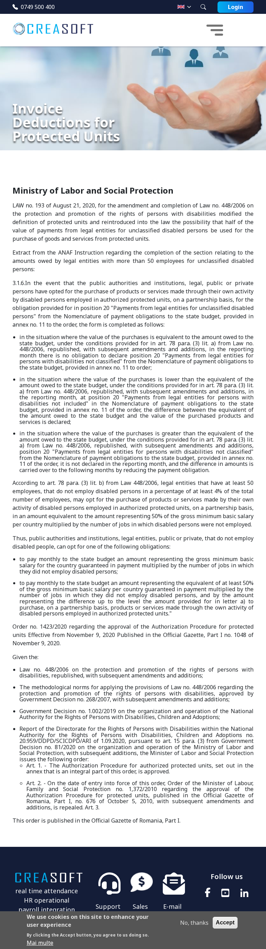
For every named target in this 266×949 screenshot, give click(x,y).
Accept (225, 922)
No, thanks (194, 922)
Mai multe (40, 943)
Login (235, 7)
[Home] (55, 30)
